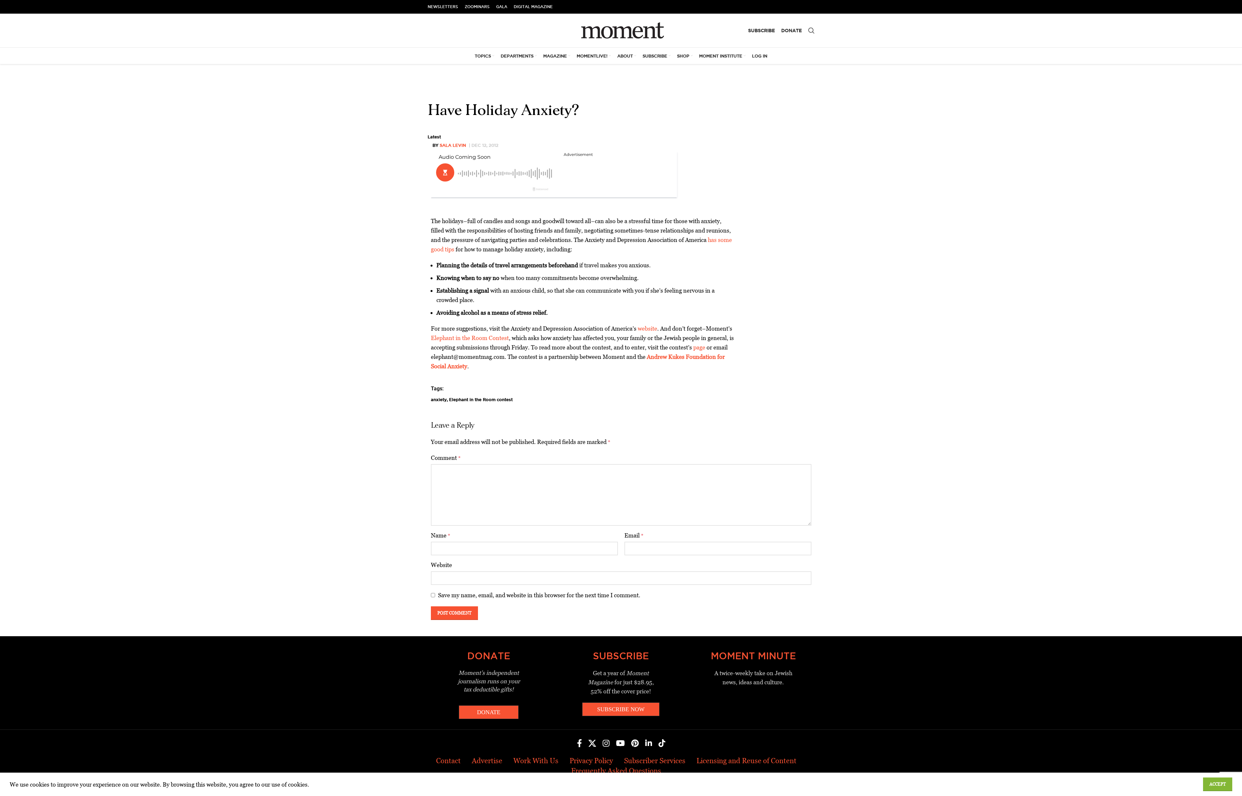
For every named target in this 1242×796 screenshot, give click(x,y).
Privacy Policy (591, 761)
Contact (448, 761)
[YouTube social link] (620, 743)
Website (441, 565)
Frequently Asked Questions (616, 771)
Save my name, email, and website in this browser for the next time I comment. (539, 595)
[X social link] (592, 743)
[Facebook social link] (579, 743)
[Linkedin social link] (648, 743)
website (647, 328)
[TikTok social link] (662, 743)
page (699, 347)
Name (440, 535)
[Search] (811, 30)
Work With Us (535, 761)
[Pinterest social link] (635, 743)
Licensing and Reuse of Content (746, 761)
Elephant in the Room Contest (470, 338)
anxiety (439, 399)
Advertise (487, 761)
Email (634, 535)
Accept (1218, 784)
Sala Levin (453, 145)
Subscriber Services (654, 761)
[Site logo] (621, 30)
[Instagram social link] (606, 743)
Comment (446, 457)
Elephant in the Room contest (481, 399)
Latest (434, 136)
